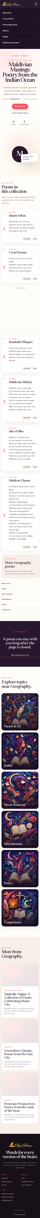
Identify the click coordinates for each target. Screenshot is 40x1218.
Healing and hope (27, 1182)
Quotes (4, 1185)
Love (23, 1178)
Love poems (8, 18)
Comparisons (6, 610)
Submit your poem (11, 42)
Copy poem (26, 239)
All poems (7, 13)
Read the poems (20, 106)
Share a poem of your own (20, 655)
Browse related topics (20, 113)
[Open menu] (36, 4)
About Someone (7, 594)
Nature (6, 30)
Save (35, 239)
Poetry (4, 604)
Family (5, 36)
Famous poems (7, 1182)
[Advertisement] (20, 310)
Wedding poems (7, 1200)
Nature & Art (6, 583)
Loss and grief (26, 1185)
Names (4, 589)
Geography (25, 56)
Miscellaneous (7, 599)
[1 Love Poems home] (11, 4)
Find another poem (20, 1214)
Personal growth (10, 25)
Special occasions (8, 1197)
